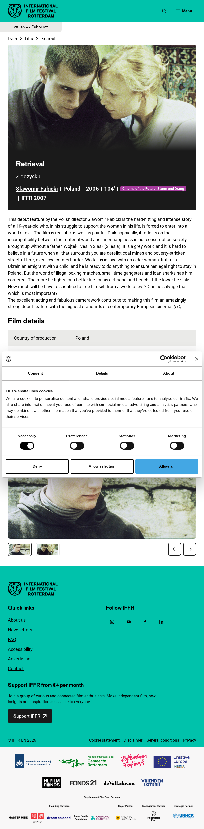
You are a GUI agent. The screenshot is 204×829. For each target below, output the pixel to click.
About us (17, 620)
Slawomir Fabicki (37, 189)
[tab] (20, 549)
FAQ (12, 639)
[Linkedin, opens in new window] (161, 622)
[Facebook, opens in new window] (145, 622)
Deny (37, 466)
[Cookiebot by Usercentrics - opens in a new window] (164, 359)
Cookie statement (104, 740)
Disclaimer (133, 740)
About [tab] (168, 373)
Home (12, 38)
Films (29, 38)
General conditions (162, 740)
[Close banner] (196, 359)
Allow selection (102, 466)
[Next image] (189, 549)
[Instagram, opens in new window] (112, 622)
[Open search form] (164, 11)
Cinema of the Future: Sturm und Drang (153, 189)
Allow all (166, 466)
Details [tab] (102, 373)
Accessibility (20, 649)
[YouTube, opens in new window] (128, 622)
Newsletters (20, 629)
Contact (16, 668)
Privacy (189, 740)
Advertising (19, 658)
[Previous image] (174, 549)
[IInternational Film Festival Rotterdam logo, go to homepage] (33, 11)
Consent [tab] (35, 373)
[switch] (77, 446)
